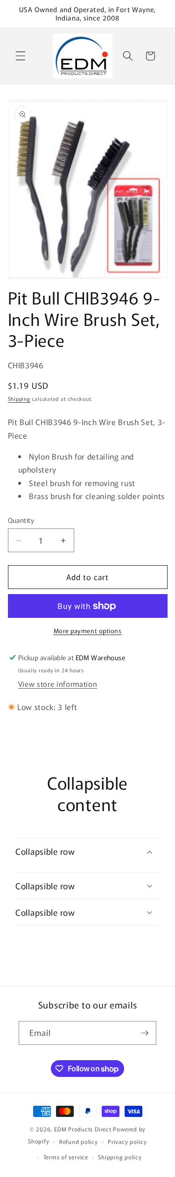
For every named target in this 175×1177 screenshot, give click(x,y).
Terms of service (65, 1157)
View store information (58, 683)
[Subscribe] (144, 1033)
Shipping (19, 398)
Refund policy (78, 1141)
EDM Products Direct (83, 1129)
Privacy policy (127, 1141)
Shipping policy (120, 1157)
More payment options (88, 630)
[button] (20, 56)
